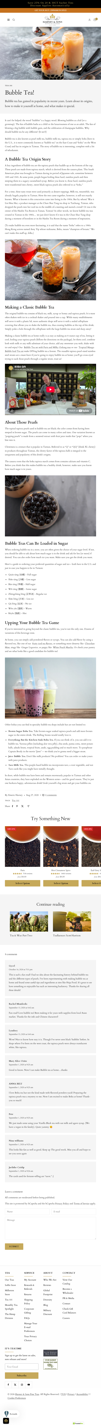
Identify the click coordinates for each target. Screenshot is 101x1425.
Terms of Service (81, 1203)
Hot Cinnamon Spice (60, 870)
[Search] (14, 20)
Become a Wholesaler (68, 1290)
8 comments (51, 795)
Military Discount (47, 1312)
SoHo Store (10, 1285)
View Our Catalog (67, 1281)
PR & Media (68, 1298)
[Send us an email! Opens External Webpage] (28, 806)
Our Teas (9, 1279)
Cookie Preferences (17, 1398)
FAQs (27, 1318)
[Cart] (95, 20)
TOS (63, 1394)
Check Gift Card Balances (69, 1310)
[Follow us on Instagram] (21, 1384)
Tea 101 (8, 86)
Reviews (47, 1285)
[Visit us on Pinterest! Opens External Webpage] (17, 806)
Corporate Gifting (29, 1310)
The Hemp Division (10, 1316)
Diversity (47, 1299)
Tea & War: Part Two (21, 935)
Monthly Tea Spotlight (11, 1307)
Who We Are (49, 1279)
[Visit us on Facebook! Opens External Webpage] (12, 806)
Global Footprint (47, 1292)
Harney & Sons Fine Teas (27, 1394)
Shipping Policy (28, 1301)
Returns (27, 1294)
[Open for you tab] (6, 1421)
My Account (30, 1279)
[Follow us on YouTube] (28, 1384)
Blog (45, 1305)
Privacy (71, 1394)
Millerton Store (9, 1292)
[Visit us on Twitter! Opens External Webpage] (22, 806)
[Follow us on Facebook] (8, 1384)
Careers (66, 1318)
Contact (66, 1303)
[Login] (89, 20)
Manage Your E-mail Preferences (30, 1327)
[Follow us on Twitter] (15, 1384)
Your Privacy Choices (30, 1338)
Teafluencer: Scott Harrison (67, 935)
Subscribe (22, 1375)
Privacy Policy (62, 1203)
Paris (23, 870)
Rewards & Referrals (29, 1287)
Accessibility (82, 1394)
